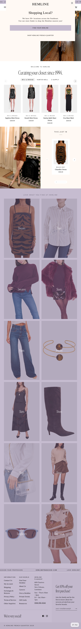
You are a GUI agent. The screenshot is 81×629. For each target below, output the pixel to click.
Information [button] (10, 577)
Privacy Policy (9, 597)
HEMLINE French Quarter (17, 625)
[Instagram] (47, 616)
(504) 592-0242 (40, 603)
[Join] (74, 608)
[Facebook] (43, 616)
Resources (23, 603)
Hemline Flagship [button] (38, 578)
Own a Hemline (25, 593)
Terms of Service (10, 600)
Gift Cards (23, 600)
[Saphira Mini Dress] (12, 99)
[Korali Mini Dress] (31, 99)
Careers (22, 590)
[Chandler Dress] (61, 152)
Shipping (7, 587)
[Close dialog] (72, 3)
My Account (8, 584)
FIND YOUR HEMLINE (40, 28)
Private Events (24, 597)
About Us (22, 586)
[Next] (75, 81)
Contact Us (8, 580)
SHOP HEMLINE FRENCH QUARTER (40, 35)
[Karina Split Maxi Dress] (49, 99)
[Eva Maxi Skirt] (68, 99)
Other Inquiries (9, 603)
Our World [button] (24, 577)
